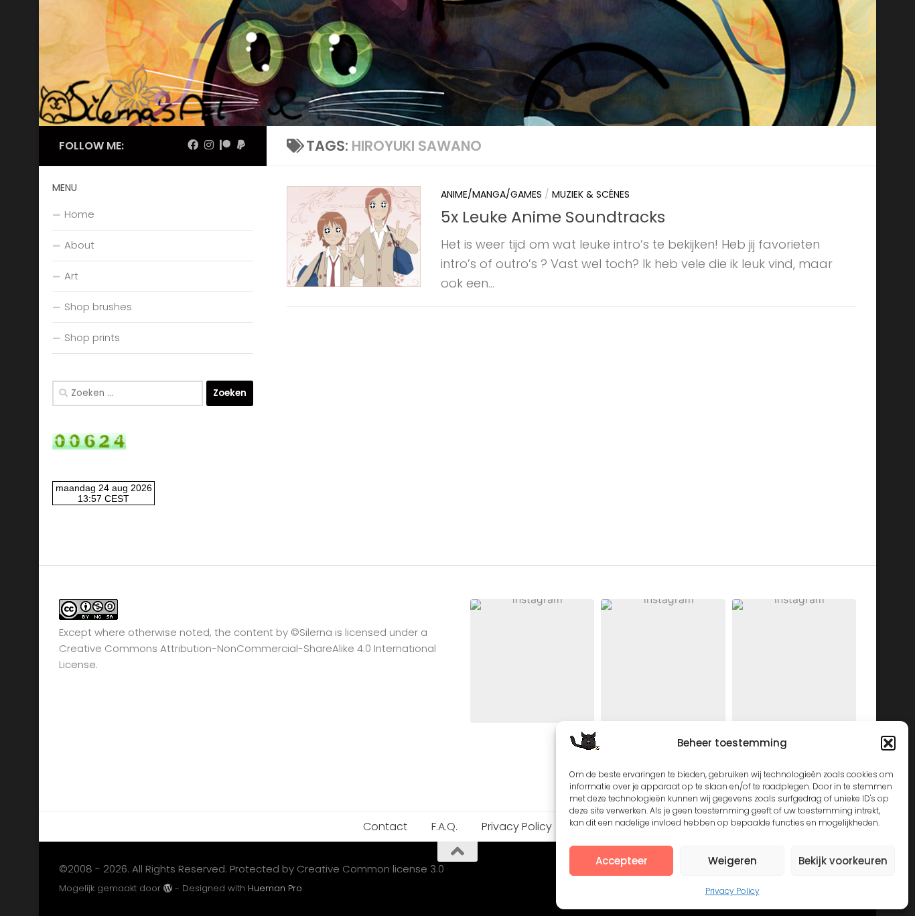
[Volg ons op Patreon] (225, 145)
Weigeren (732, 861)
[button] (888, 743)
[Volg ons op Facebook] (193, 145)
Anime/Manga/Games (491, 194)
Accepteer (621, 861)
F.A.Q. (444, 826)
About (79, 245)
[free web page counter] (89, 446)
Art (71, 276)
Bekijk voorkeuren (843, 861)
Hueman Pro (275, 888)
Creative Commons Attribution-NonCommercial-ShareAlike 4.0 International (247, 648)
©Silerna (311, 632)
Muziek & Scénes (591, 194)
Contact (385, 826)
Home (79, 214)
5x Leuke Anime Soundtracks (553, 217)
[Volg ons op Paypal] (241, 145)
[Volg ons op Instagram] (209, 145)
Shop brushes (98, 307)
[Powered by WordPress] (167, 888)
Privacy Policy (732, 891)
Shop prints (92, 337)
